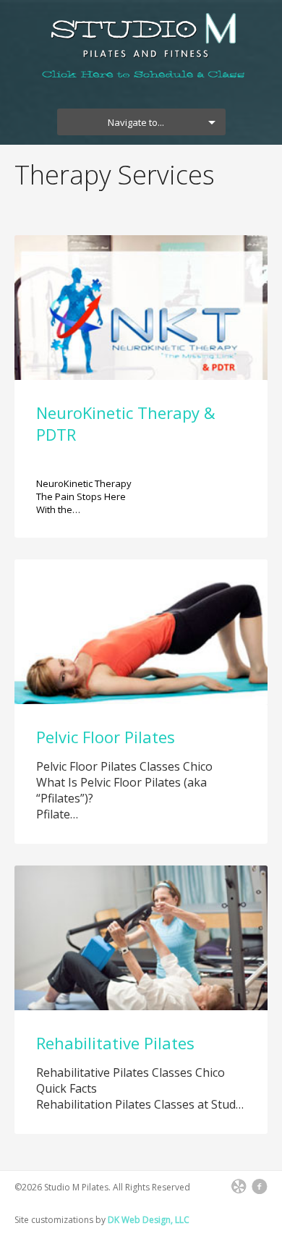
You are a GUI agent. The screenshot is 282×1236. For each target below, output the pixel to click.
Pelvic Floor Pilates (105, 737)
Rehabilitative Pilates (115, 1043)
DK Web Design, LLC (148, 1220)
